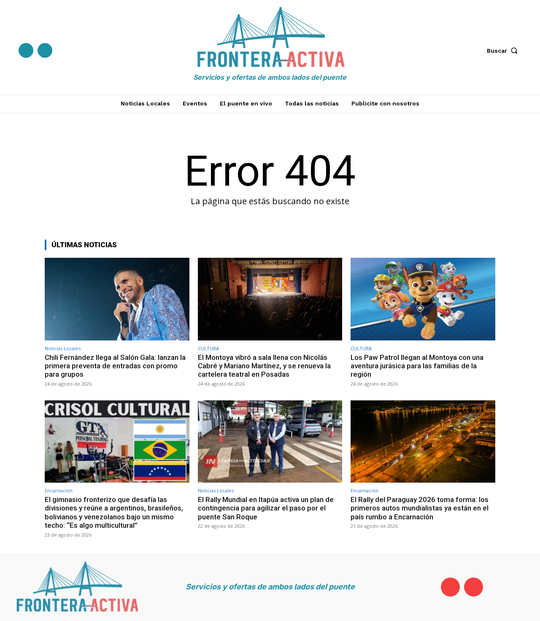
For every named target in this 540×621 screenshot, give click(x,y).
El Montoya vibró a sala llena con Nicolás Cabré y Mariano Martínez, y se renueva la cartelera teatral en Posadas (264, 366)
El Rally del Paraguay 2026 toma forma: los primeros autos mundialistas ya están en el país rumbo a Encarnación (420, 508)
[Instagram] (45, 50)
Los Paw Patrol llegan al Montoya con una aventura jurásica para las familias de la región (417, 366)
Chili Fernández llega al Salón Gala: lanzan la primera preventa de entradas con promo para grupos (115, 366)
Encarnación (59, 490)
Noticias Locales (63, 348)
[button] (504, 50)
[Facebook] (26, 50)
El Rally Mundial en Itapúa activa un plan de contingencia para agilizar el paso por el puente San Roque (266, 508)
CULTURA (208, 348)
